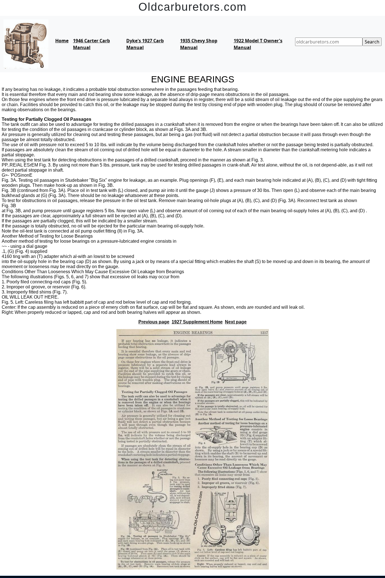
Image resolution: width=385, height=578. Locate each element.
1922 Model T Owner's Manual (258, 44)
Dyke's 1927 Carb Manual (145, 44)
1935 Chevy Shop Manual (198, 44)
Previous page (153, 321)
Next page (236, 321)
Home (61, 41)
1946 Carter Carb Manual (91, 44)
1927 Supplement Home (197, 321)
